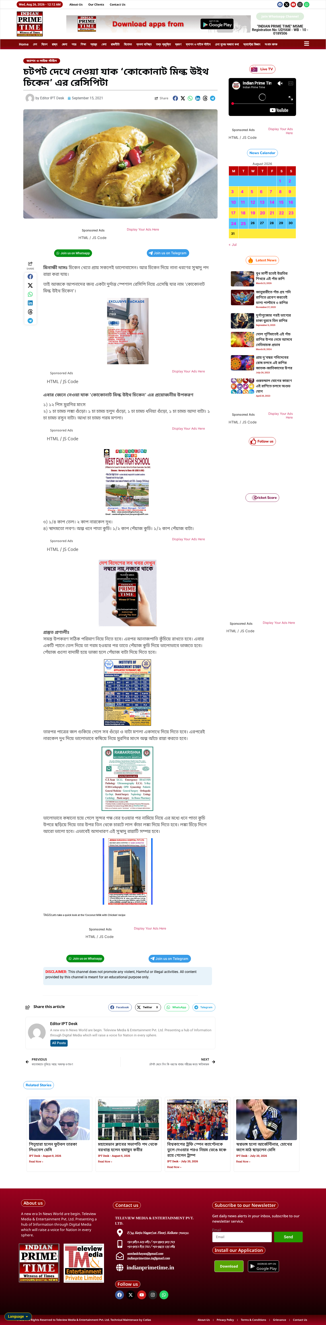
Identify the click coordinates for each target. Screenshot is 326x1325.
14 (272, 202)
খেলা (104, 44)
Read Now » (36, 1161)
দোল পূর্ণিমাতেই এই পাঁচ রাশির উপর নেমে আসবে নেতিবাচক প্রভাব (274, 340)
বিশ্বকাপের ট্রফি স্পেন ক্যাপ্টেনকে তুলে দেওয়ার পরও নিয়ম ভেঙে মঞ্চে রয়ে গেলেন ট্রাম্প (196, 1150)
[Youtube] (293, 4)
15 (281, 202)
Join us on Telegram (170, 253)
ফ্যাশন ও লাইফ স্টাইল (198, 44)
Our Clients (96, 4)
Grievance (279, 1320)
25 (243, 223)
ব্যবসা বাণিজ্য (144, 44)
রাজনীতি (115, 44)
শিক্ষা (83, 44)
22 (281, 213)
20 (262, 213)
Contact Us (118, 4)
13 (262, 202)
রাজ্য (54, 44)
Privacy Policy (225, 1320)
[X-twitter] (286, 4)
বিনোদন (128, 44)
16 (291, 202)
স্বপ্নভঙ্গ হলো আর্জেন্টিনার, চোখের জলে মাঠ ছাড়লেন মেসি (264, 1147)
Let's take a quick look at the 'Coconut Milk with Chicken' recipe (88, 915)
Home (24, 44)
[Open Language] (27, 1316)
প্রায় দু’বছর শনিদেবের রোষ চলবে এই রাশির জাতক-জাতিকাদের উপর (274, 363)
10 (233, 202)
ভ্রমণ (178, 44)
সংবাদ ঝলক (271, 44)
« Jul (233, 244)
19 (253, 213)
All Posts (59, 1043)
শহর (74, 44)
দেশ (35, 44)
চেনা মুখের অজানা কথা (227, 44)
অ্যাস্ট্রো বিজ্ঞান (251, 44)
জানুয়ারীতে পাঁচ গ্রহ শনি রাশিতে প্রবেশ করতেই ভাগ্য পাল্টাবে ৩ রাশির (273, 297)
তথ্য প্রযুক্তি (163, 44)
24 (233, 223)
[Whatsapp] (306, 4)
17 (233, 213)
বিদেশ (44, 44)
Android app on (266, 1263)
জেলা (64, 44)
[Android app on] (252, 1266)
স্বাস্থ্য (93, 44)
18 (243, 213)
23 (291, 213)
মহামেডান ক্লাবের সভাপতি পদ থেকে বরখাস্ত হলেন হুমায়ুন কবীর (127, 1147)
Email (216, 1230)
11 (243, 202)
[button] (175, 98)
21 (272, 213)
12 (253, 202)
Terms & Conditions (253, 1320)
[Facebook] (280, 4)
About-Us (76, 4)
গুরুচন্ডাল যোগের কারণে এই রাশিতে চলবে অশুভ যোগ (274, 386)
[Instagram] (300, 4)
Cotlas (147, 1320)
